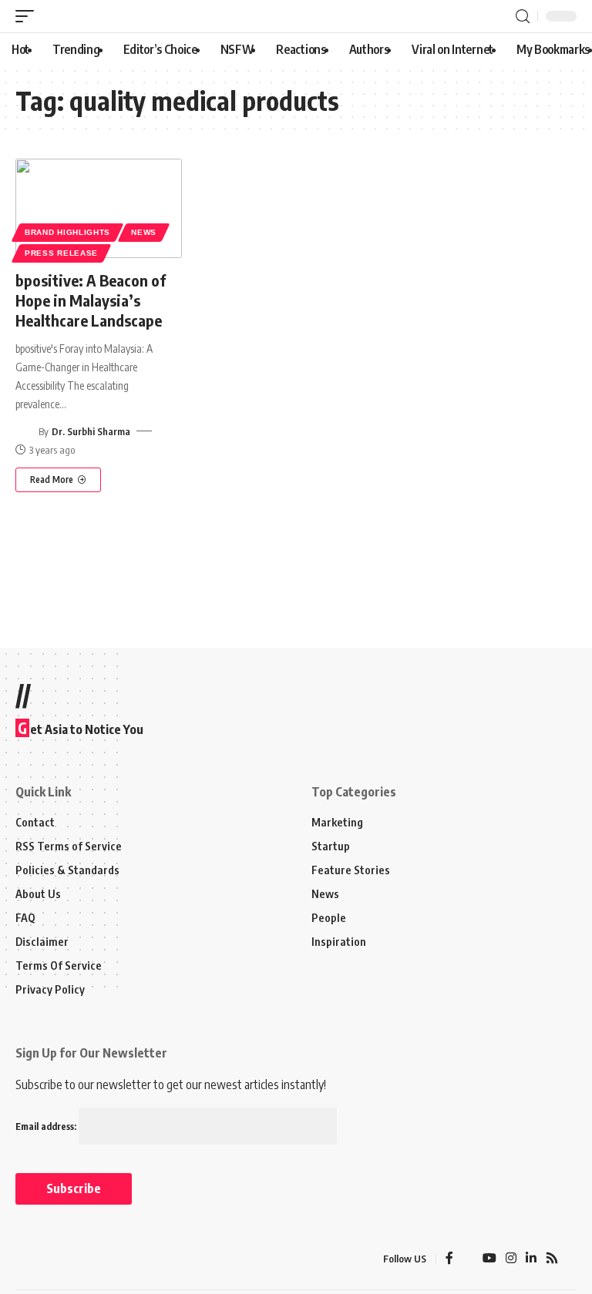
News (143, 232)
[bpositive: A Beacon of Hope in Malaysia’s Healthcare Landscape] (98, 209)
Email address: (47, 1126)
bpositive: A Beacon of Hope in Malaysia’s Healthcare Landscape (90, 300)
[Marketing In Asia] (49, 1258)
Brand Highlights (67, 232)
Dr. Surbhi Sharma (91, 431)
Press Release (61, 253)
